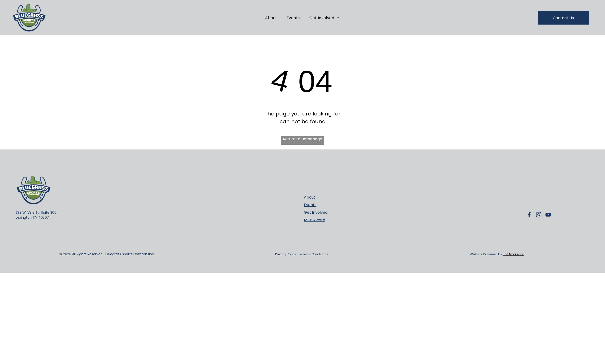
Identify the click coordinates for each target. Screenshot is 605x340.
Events (310, 205)
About (309, 197)
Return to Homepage (302, 139)
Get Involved (316, 212)
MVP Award (314, 220)
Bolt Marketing (513, 254)
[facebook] (529, 215)
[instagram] (539, 215)
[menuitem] (271, 17)
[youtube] (548, 215)
